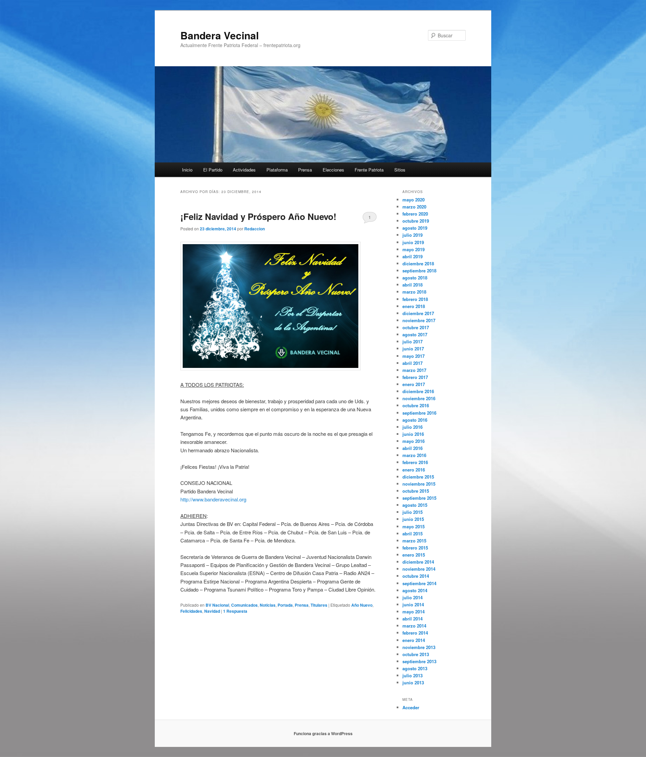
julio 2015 (412, 512)
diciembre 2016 (418, 391)
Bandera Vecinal (219, 35)
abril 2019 (412, 256)
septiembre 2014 (419, 583)
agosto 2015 (414, 505)
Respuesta (235, 611)
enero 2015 (413, 555)
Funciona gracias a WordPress (323, 733)
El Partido (212, 169)
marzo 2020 (414, 206)
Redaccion (254, 229)
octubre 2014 (415, 576)
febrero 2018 (415, 299)
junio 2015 (413, 519)
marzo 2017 (414, 370)
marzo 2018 (414, 292)
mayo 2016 (413, 441)
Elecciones (333, 169)
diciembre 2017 (418, 313)
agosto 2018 (414, 277)
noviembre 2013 (418, 647)
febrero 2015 (415, 547)
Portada (285, 605)
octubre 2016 (415, 405)
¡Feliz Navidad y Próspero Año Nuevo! (258, 216)
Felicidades (191, 611)
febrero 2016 (415, 462)
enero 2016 (413, 469)
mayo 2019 (413, 249)
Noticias (268, 605)
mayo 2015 (413, 526)
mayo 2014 (413, 611)
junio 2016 (413, 434)
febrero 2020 (415, 214)
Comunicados (244, 605)
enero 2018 (413, 306)
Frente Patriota (369, 169)
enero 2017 (413, 384)
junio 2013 (413, 682)
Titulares (319, 605)
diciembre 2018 (418, 263)
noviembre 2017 (418, 320)
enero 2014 (413, 640)
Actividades (244, 169)
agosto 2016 (414, 420)
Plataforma (277, 169)
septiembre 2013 (419, 661)
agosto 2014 (414, 590)
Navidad (212, 611)
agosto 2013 (414, 668)
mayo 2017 (413, 356)
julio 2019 (412, 235)
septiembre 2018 (419, 270)
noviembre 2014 (418, 569)
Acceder (410, 707)
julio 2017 (412, 341)
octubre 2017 (415, 327)
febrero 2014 (415, 633)
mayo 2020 (413, 199)
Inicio (187, 169)
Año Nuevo (361, 605)
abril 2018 (412, 284)
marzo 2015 (414, 540)
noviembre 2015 (418, 484)
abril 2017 (412, 363)
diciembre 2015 (418, 477)
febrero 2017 (415, 377)
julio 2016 (412, 427)
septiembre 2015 (419, 498)
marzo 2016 (414, 455)
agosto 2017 (414, 334)
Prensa (305, 169)
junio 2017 (413, 348)
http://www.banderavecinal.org (213, 499)
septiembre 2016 (419, 413)
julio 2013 (412, 675)
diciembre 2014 (418, 562)
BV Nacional (217, 605)
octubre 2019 (415, 221)
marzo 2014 (414, 625)
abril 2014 (412, 618)
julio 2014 (412, 597)
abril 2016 (412, 448)
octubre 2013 (415, 654)
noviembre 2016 (418, 398)
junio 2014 (413, 604)
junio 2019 (413, 242)
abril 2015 (412, 533)
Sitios (399, 169)
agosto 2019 (414, 228)
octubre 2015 (415, 491)
